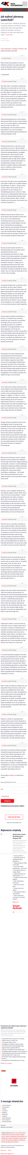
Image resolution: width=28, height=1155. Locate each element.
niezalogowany (5, 81)
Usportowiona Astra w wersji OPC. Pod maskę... (13, 1038)
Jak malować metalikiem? (12, 1140)
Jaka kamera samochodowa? (17, 1136)
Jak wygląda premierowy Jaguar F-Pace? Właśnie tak (14, 1051)
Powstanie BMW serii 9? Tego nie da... (11, 1055)
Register (12, 775)
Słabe (24, 56)
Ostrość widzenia (6, 1105)
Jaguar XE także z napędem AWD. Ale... (11, 1047)
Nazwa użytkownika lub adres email (8, 782)
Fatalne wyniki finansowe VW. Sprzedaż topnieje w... (14, 1053)
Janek (3, 58)
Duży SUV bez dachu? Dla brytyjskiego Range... (13, 1046)
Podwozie (4, 1116)
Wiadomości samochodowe (6, 1127)
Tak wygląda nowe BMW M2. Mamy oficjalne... (13, 1044)
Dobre (20, 55)
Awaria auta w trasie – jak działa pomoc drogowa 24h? (19, 836)
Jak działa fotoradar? (14, 1134)
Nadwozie (4, 1112)
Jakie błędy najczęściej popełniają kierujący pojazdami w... (19, 859)
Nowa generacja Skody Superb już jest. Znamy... (13, 1060)
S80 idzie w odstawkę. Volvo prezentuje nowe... (13, 1049)
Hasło (2, 789)
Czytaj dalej (9, 35)
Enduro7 (9, 1150)
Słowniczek (3, 1125)
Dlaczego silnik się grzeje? (12, 1142)
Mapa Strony (3, 1150)
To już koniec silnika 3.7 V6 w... (9, 1042)
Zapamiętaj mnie (5, 796)
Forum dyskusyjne (6, 49)
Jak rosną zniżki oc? (18, 855)
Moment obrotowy (6, 1121)
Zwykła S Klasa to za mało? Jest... (10, 1040)
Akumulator (5, 1114)
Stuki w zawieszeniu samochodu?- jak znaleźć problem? (19, 897)
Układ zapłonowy (6, 1118)
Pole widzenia (5, 1107)
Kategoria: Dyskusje (18, 49)
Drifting (4, 1109)
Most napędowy (6, 1120)
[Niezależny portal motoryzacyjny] (12, 4)
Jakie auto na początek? (16, 1133)
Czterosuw (4, 1110)
